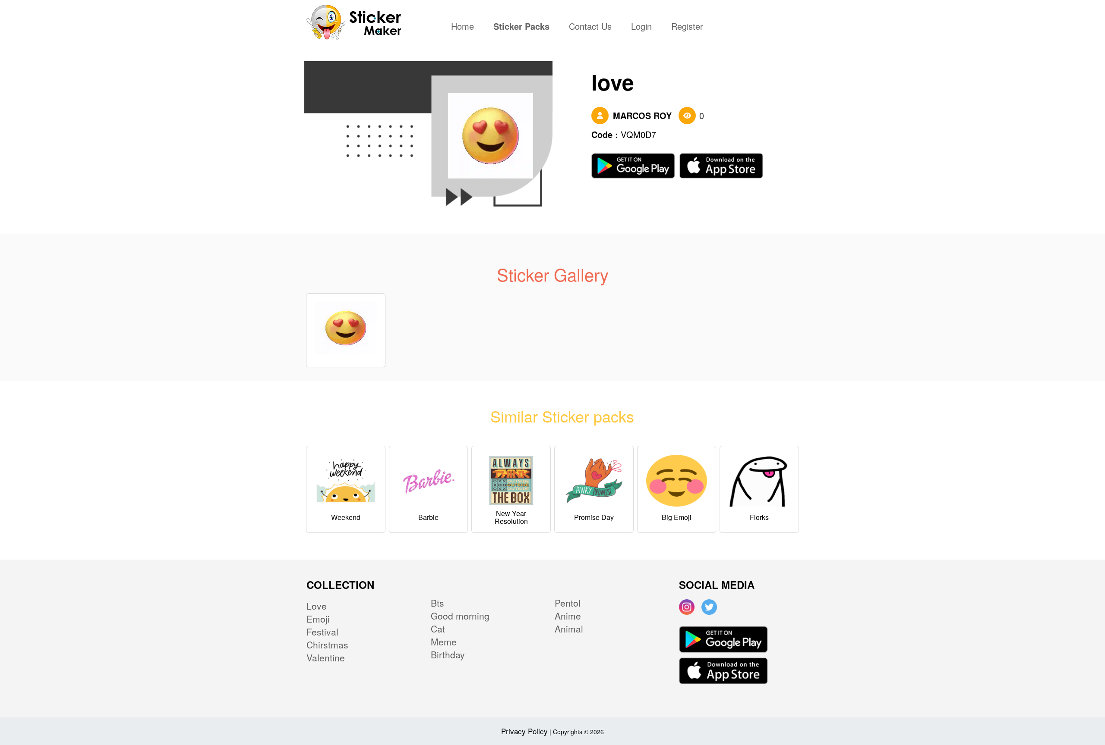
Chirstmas (327, 644)
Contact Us (590, 27)
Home (464, 27)
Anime (568, 615)
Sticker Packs (521, 27)
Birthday (448, 654)
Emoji (318, 618)
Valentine (325, 657)
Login (641, 27)
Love (316, 605)
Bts (437, 602)
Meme (444, 641)
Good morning (460, 615)
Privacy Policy (524, 731)
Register (687, 27)
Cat (438, 628)
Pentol (568, 602)
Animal (569, 628)
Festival (322, 631)
